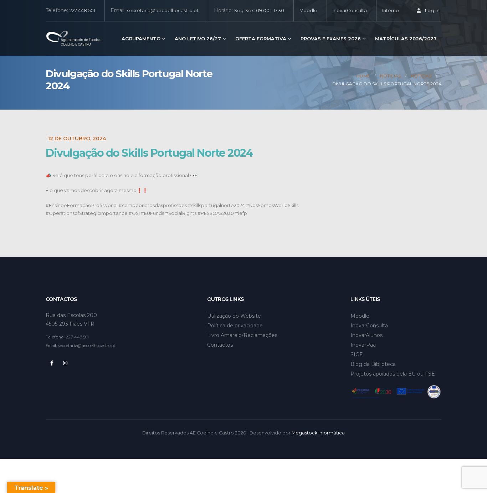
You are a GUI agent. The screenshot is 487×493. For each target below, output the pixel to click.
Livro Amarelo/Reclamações (242, 335)
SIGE (356, 354)
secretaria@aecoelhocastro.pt (163, 10)
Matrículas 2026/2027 (406, 38)
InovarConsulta (350, 10)
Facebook (51, 363)
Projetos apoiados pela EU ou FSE (392, 374)
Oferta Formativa (260, 38)
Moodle (308, 10)
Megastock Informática (318, 433)
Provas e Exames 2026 (331, 38)
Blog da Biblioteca (373, 364)
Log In (432, 10)
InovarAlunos (366, 335)
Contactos (220, 345)
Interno (390, 10)
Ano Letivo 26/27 (198, 38)
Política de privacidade (235, 325)
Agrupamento (141, 38)
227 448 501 (82, 10)
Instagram (65, 363)
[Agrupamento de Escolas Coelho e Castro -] (73, 38)
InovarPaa (363, 345)
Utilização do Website (234, 316)
